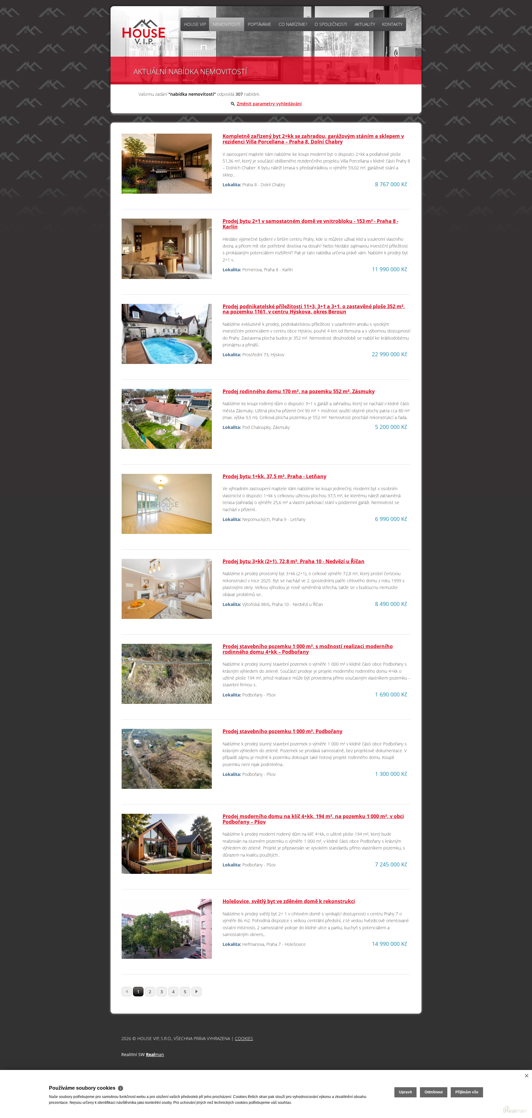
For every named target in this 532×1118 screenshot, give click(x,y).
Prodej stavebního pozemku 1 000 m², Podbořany (282, 731)
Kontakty (392, 24)
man (155, 1054)
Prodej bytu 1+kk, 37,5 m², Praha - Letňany (274, 476)
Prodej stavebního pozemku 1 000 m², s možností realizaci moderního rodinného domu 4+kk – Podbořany (308, 649)
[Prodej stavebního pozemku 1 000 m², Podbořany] (167, 761)
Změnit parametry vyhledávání (269, 104)
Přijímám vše (466, 1092)
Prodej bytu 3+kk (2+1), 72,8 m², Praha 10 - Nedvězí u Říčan (294, 561)
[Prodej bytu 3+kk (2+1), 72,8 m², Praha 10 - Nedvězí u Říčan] (167, 591)
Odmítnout (434, 1092)
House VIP (195, 24)
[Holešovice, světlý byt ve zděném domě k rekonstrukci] (167, 931)
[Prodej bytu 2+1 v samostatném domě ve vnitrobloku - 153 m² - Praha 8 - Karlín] (167, 251)
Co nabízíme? (293, 24)
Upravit (405, 1092)
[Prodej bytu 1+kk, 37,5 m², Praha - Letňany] (167, 506)
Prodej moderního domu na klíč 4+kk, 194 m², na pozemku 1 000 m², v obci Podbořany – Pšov (313, 819)
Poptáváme (259, 24)
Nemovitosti (226, 24)
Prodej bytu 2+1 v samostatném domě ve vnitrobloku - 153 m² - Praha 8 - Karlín (310, 224)
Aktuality (365, 24)
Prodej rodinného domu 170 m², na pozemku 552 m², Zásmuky (299, 391)
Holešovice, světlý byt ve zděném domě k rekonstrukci (289, 901)
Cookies (244, 1038)
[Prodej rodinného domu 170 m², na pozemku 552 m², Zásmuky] (167, 421)
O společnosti (331, 24)
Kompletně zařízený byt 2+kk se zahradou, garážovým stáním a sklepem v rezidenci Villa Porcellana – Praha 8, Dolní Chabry (313, 139)
